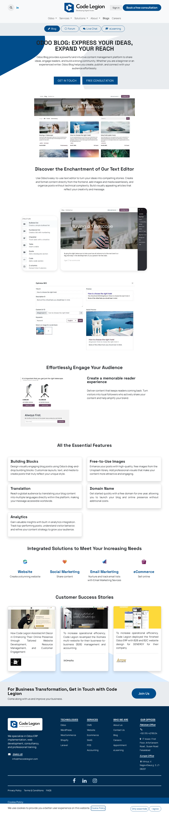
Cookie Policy (15, 802)
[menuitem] (52, 18)
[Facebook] (74, 781)
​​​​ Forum (71, 28)
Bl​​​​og (53, 28)
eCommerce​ (144, 571)
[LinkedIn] (17, 7)
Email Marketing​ (104, 571)
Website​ (25, 571)
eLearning (114, 28)
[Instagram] (95, 781)
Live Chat (91, 28)
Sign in (116, 7)
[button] (11, 7)
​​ (143, 693)
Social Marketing (65, 571)
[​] (22, 7)
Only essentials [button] (139, 808)
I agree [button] (155, 808)
